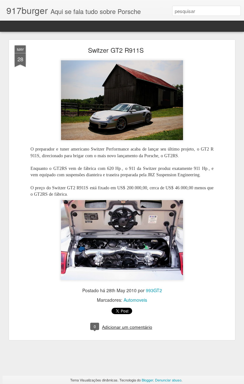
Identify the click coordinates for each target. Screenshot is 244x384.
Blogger (147, 379)
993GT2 (154, 290)
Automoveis (135, 300)
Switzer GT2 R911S (116, 50)
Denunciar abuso (168, 379)
